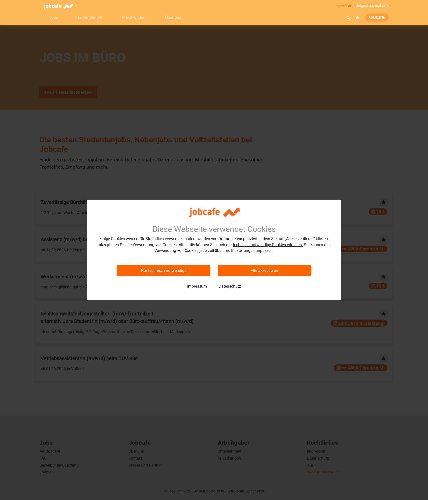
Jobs (53, 17)
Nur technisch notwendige (163, 270)
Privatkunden (133, 17)
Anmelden (377, 17)
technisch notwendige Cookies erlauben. (268, 244)
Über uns (173, 17)
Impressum (197, 286)
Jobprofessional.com (372, 6)
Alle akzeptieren (264, 270)
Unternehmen (90, 17)
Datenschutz (230, 286)
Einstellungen (243, 250)
